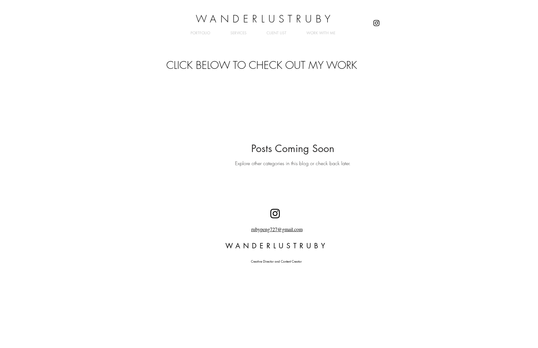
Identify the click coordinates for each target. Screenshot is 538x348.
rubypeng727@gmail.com (277, 229)
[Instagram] (376, 23)
